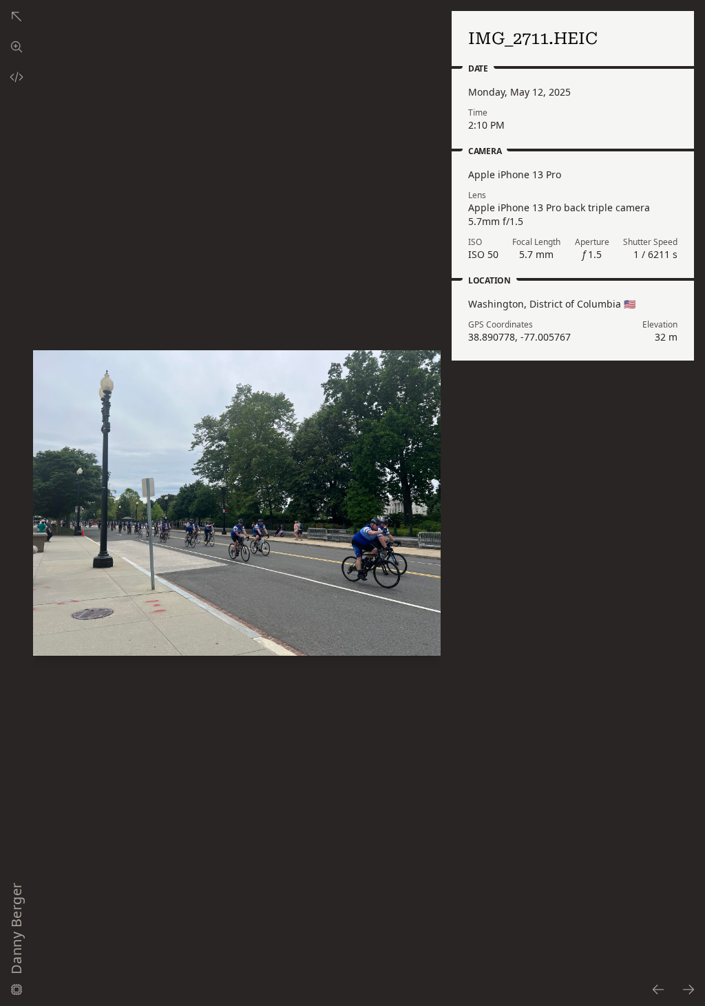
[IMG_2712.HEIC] (689, 989)
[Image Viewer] (16, 47)
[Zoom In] (237, 503)
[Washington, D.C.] (16, 16)
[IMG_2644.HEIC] (657, 989)
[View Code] (16, 77)
